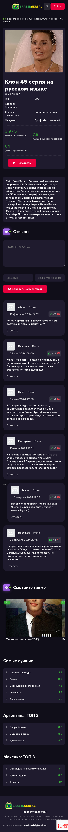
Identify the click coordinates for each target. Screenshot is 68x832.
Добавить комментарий (26, 289)
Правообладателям (34, 811)
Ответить (12, 330)
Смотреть (24, 163)
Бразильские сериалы (19, 18)
